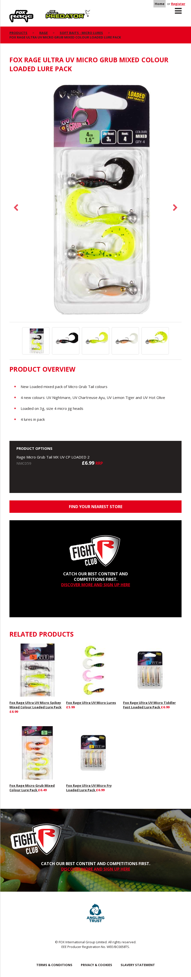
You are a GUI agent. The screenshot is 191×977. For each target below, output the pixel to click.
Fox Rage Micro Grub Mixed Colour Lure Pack (32, 787)
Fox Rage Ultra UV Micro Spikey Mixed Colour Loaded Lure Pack (35, 704)
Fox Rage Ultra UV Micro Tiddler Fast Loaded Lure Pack (149, 704)
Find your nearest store (95, 506)
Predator (54, 12)
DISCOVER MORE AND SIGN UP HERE (95, 584)
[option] (95, 200)
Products (18, 33)
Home (159, 3)
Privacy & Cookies (96, 965)
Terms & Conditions (54, 965)
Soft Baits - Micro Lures (81, 33)
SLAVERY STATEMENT (138, 965)
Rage (14, 12)
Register (178, 3)
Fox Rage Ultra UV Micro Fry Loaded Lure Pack (89, 787)
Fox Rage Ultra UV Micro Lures (91, 702)
